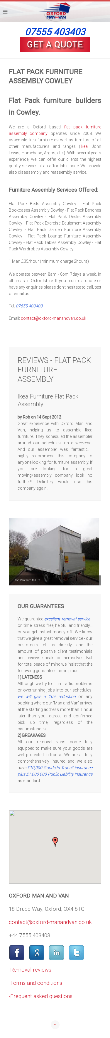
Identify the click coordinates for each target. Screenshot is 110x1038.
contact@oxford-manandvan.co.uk (53, 318)
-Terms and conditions (35, 983)
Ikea (84, 146)
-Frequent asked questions (40, 996)
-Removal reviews (30, 970)
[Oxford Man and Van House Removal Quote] (55, 44)
